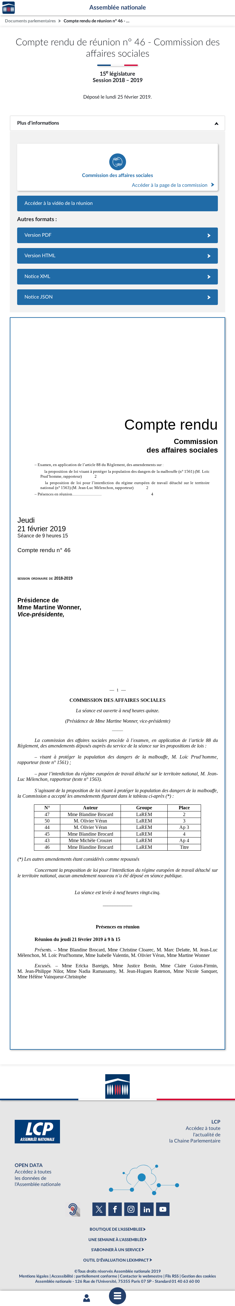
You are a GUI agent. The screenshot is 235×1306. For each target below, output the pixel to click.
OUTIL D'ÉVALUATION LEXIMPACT (116, 1260)
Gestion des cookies (198, 1276)
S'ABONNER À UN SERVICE (116, 1250)
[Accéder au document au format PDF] (117, 235)
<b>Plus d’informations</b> (118, 123)
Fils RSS (172, 1276)
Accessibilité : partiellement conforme (84, 1276)
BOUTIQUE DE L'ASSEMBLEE (116, 1229)
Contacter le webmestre (141, 1276)
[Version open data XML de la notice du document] (117, 276)
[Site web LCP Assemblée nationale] (117, 1131)
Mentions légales (34, 1276)
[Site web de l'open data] (117, 1175)
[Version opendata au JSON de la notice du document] (117, 297)
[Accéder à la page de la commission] (117, 167)
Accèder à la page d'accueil (8, 8)
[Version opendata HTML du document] (117, 256)
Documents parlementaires (30, 21)
